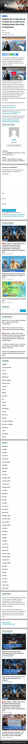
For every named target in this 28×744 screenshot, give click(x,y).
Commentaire (5, 174)
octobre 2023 (5, 522)
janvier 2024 (5, 512)
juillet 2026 (5, 446)
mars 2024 (4, 506)
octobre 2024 (5, 484)
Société (21, 270)
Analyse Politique (6, 380)
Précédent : (13, 152)
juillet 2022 (5, 569)
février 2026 (5, 459)
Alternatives (5, 377)
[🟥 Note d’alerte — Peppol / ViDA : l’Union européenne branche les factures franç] (14, 234)
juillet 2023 (5, 531)
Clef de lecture (6, 383)
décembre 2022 (6, 553)
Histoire (4, 402)
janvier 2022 (5, 588)
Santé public (5, 433)
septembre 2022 (6, 563)
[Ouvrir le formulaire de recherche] (25, 11)
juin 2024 (4, 496)
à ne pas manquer (6, 367)
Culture (4, 389)
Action (3, 370)
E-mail (3, 198)
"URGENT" (4, 364)
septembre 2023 (6, 525)
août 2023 (4, 528)
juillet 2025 (5, 468)
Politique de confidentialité (8, 624)
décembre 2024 (6, 477)
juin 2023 (4, 534)
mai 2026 (4, 449)
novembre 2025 (6, 462)
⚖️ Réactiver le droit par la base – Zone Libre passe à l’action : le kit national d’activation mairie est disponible (13, 346)
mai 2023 (4, 537)
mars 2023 (4, 544)
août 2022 (4, 566)
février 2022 (5, 585)
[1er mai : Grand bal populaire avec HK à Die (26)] (14, 289)
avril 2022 (4, 578)
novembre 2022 (6, 556)
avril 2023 (4, 541)
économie (4, 396)
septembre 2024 (6, 487)
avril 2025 (4, 474)
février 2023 (5, 547)
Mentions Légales (6, 622)
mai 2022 (4, 575)
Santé (3, 430)
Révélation (5, 427)
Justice (4, 411)
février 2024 (5, 509)
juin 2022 (4, 572)
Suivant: (13, 159)
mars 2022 (4, 582)
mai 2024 (4, 500)
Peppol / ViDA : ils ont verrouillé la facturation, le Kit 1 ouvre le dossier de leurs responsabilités (14, 322)
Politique (17, 270)
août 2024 (4, 490)
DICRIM (4, 392)
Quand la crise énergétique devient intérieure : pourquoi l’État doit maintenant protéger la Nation (14, 353)
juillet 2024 (5, 493)
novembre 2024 (6, 481)
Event (4, 30)
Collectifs (4, 386)
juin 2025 (4, 471)
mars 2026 (4, 455)
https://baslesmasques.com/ (9, 107)
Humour (4, 405)
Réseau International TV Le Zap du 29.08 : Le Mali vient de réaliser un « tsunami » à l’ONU (13, 275)
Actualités (4, 373)
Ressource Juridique (7, 421)
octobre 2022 (5, 559)
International (5, 270)
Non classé (4, 16)
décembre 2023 (6, 515)
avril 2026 (4, 452)
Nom (3, 193)
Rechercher (5, 306)
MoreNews (16, 742)
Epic (3, 399)
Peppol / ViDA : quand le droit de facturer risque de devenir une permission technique (13, 678)
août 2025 (4, 465)
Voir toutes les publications (14, 145)
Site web (4, 204)
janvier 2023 (5, 550)
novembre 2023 (6, 518)
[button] (2, 11)
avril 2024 (4, 503)
